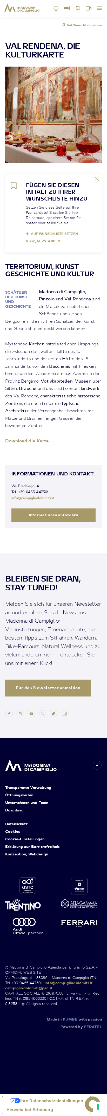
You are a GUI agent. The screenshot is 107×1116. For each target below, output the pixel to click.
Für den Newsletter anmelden (48, 687)
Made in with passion (74, 1019)
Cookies (12, 831)
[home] (31, 764)
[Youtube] (31, 713)
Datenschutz (16, 824)
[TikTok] (53, 713)
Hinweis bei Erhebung (29, 1109)
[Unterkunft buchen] (66, 8)
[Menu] (99, 8)
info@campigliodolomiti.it (32, 497)
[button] (97, 765)
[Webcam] (88, 8)
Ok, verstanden (45, 241)
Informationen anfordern (53, 515)
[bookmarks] (77, 8)
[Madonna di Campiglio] (22, 8)
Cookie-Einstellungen (24, 839)
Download (14, 810)
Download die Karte (27, 440)
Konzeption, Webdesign (26, 854)
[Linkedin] (65, 713)
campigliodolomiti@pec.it (28, 988)
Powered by (81, 1026)
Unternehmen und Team (26, 802)
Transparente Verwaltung (28, 787)
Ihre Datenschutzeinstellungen (51, 1100)
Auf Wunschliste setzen (84, 25)
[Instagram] (20, 713)
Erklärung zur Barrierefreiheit (32, 846)
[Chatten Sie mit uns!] (93, 1104)
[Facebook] (9, 713)
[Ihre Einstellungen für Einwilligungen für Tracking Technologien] (98, 1107)
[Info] (56, 8)
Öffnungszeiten (19, 795)
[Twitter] (42, 713)
